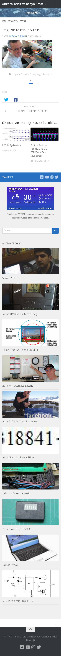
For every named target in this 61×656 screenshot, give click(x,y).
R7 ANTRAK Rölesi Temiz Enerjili (20, 314)
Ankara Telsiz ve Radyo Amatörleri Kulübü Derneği (24, 4)
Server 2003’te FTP (13, 278)
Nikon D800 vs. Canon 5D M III (20, 350)
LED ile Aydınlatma (11, 145)
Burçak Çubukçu (18, 36)
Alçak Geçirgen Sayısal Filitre (18, 457)
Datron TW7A (10, 565)
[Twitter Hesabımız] (57, 177)
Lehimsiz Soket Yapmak (15, 493)
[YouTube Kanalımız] (47, 177)
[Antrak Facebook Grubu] (42, 177)
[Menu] (57, 4)
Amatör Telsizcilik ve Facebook (19, 421)
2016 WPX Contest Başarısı (17, 385)
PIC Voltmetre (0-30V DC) (16, 529)
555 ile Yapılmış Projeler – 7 (17, 601)
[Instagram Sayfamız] (52, 177)
